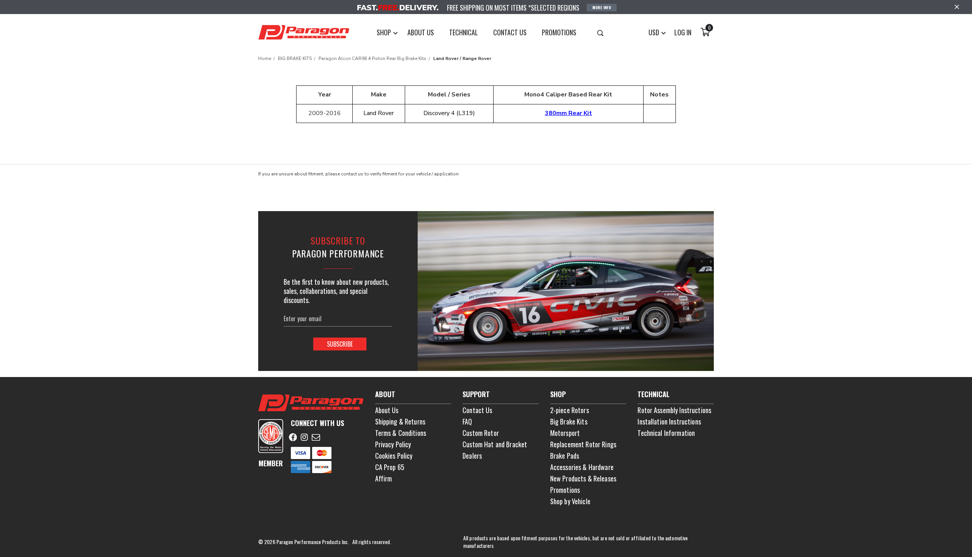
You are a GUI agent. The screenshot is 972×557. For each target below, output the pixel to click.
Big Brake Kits (568, 421)
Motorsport (565, 433)
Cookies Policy (394, 455)
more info (601, 7)
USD (655, 32)
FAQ (467, 421)
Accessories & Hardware (582, 467)
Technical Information (666, 433)
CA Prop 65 (389, 467)
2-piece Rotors (569, 410)
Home (264, 58)
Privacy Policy (393, 444)
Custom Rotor (480, 433)
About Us (387, 410)
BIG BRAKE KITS (295, 58)
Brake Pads (564, 455)
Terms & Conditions (400, 433)
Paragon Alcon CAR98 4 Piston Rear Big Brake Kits (372, 58)
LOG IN (682, 32)
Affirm (383, 478)
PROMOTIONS (559, 32)
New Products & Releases (583, 478)
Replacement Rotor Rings (583, 444)
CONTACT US (510, 32)
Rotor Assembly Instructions (674, 410)
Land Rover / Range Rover (462, 58)
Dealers (472, 455)
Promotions (565, 490)
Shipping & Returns (400, 421)
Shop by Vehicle (570, 501)
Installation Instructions (669, 421)
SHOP (385, 32)
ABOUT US (420, 32)
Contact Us (477, 410)
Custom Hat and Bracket (494, 444)
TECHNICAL (463, 32)
